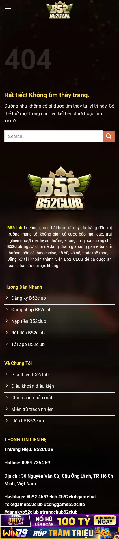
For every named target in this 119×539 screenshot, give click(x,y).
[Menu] (7, 10)
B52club (14, 227)
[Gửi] (109, 136)
